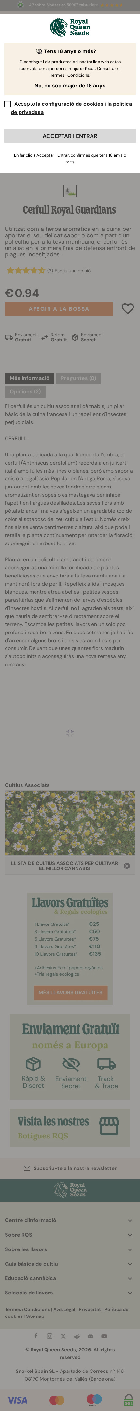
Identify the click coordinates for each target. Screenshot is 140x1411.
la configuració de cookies (70, 103)
